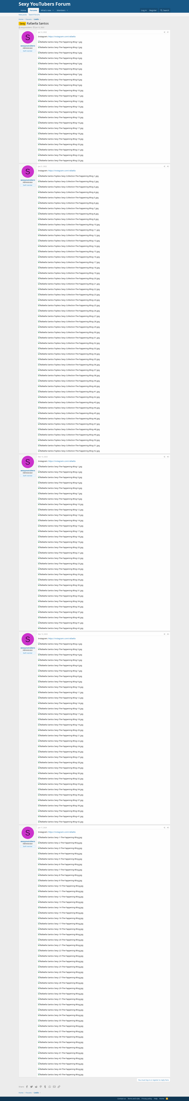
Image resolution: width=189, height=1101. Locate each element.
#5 (168, 828)
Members (61, 10)
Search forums (34, 14)
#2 (168, 166)
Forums (33, 10)
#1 (168, 32)
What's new (46, 10)
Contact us (122, 1098)
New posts (23, 14)
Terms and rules (134, 1098)
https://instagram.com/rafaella (61, 36)
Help (155, 1098)
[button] (53, 10)
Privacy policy (147, 1098)
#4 (168, 634)
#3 (168, 457)
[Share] (164, 32)
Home (23, 10)
